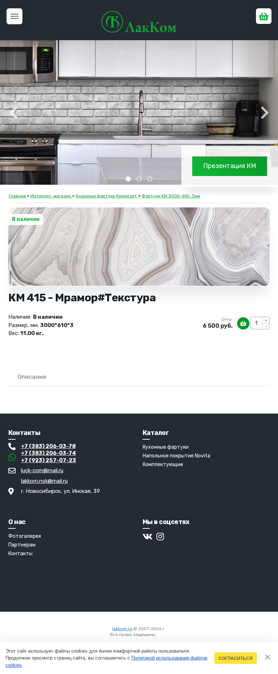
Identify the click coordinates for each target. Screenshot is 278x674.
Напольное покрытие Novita (176, 456)
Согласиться (236, 658)
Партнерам (21, 545)
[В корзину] (243, 323)
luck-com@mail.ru (42, 470)
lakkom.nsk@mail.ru (44, 481)
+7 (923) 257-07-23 (48, 460)
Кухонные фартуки (166, 447)
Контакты (20, 553)
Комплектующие (163, 464)
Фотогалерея (24, 536)
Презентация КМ (229, 166)
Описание (31, 376)
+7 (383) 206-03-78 (48, 446)
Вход (162, 634)
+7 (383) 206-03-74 (48, 453)
